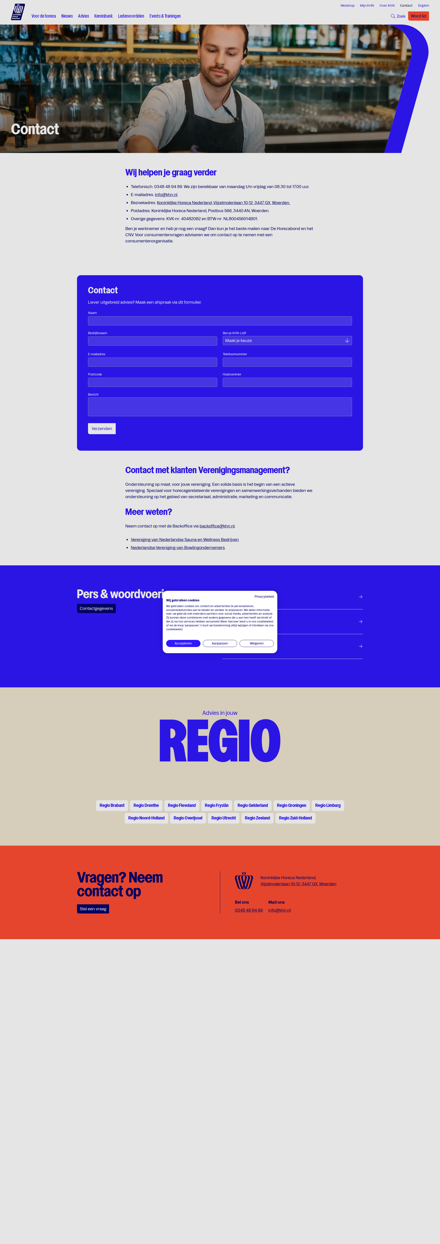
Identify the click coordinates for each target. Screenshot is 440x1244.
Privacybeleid (264, 596)
